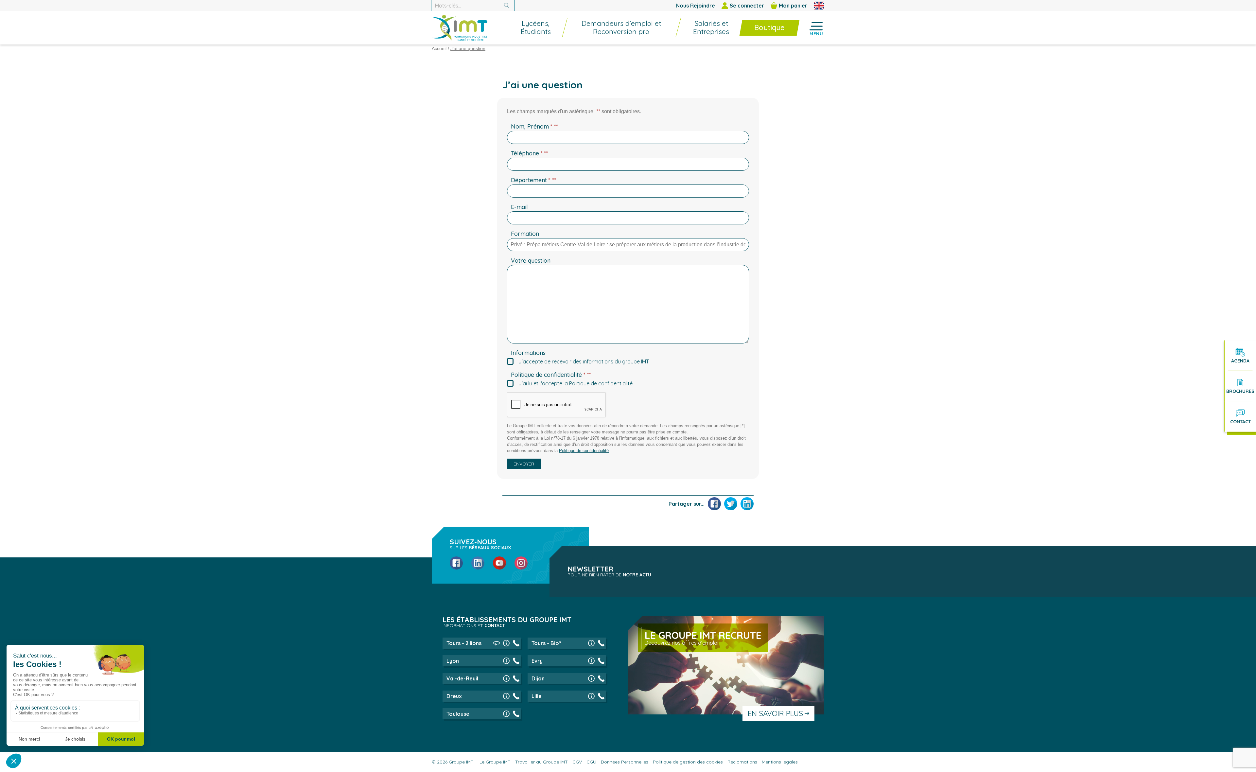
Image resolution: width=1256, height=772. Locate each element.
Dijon (538, 678)
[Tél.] (516, 643)
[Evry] (591, 661)
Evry (537, 661)
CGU (591, 762)
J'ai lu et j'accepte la (575, 383)
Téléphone (529, 153)
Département (533, 180)
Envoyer (524, 464)
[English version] (819, 5)
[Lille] (591, 696)
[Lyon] (506, 661)
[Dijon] (591, 678)
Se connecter (747, 5)
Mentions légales (780, 762)
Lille (537, 696)
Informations (528, 353)
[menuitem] (532, 27)
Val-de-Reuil (462, 678)
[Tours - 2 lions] (506, 643)
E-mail (519, 207)
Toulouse (457, 714)
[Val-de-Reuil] (506, 678)
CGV (577, 762)
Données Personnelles (624, 762)
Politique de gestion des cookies (688, 762)
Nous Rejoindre (695, 5)
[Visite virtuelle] (496, 643)
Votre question (530, 260)
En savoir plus (775, 713)
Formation (525, 233)
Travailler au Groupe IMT (541, 762)
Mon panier (793, 5)
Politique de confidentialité (551, 374)
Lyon (452, 661)
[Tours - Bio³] (591, 643)
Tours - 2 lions (463, 643)
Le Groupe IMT (495, 762)
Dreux (454, 696)
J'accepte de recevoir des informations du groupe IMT (583, 361)
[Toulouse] (506, 714)
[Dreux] (506, 696)
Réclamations (742, 762)
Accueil (439, 48)
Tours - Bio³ (546, 643)
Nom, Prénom (534, 126)
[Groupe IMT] (459, 28)
